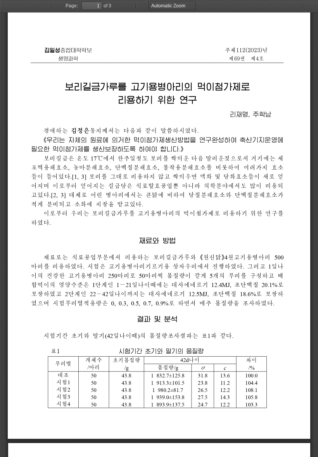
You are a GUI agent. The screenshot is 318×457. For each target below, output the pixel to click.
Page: (72, 6)
